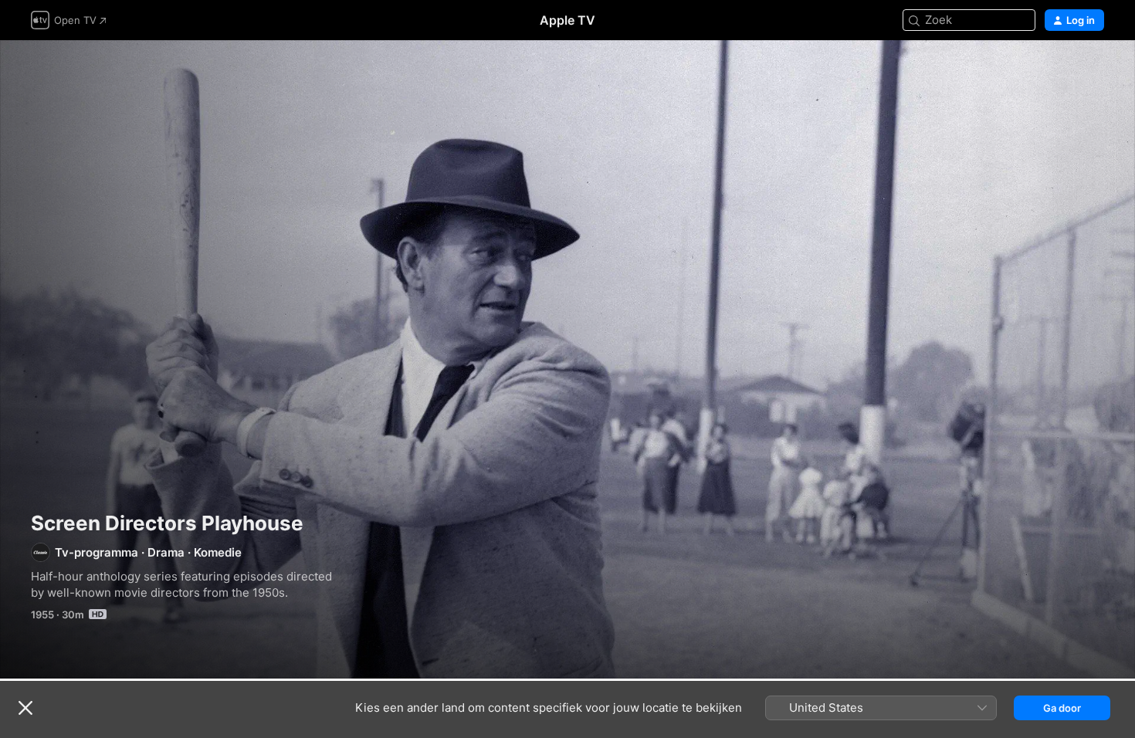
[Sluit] (25, 708)
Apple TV (567, 20)
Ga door (1062, 708)
